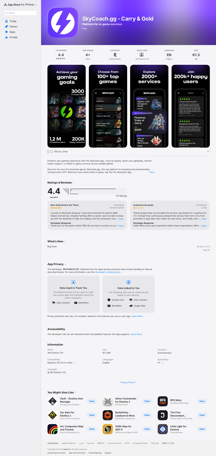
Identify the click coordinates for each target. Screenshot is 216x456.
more (151, 172)
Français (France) (114, 443)
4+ (159, 362)
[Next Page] (213, 215)
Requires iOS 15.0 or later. (60, 362)
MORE (121, 218)
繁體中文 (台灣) (168, 443)
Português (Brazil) (140, 443)
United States (52, 443)
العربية (81, 443)
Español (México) (69, 443)
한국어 (127, 443)
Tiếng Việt (155, 443)
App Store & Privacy (77, 453)
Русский (90, 443)
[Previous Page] (44, 215)
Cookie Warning (95, 453)
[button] (20, 21)
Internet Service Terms (56, 453)
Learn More (137, 316)
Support (108, 453)
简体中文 (100, 443)
